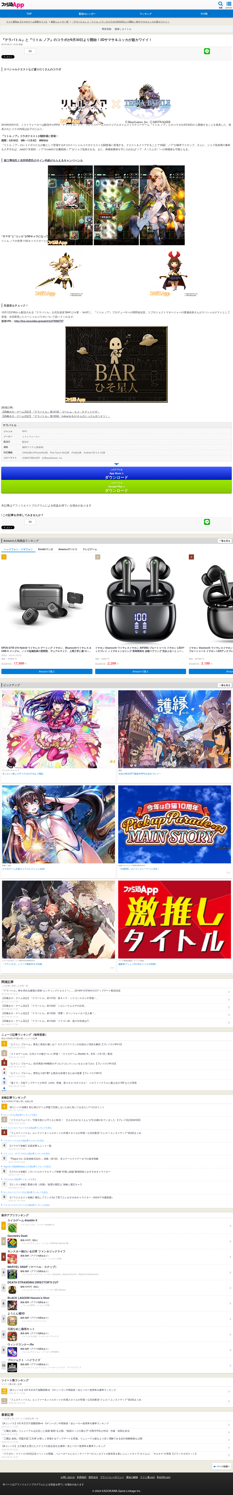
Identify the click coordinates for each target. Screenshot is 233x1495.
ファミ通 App (12, 5)
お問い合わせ (68, 1477)
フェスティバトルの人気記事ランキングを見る (23, 1141)
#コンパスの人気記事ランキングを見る (20, 1115)
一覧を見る (224, 540)
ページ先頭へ (223, 1466)
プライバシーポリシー (112, 1477)
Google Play (116, 487)
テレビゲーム (90, 549)
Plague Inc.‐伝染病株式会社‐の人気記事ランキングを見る (27, 1167)
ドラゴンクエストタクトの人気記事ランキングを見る (26, 1205)
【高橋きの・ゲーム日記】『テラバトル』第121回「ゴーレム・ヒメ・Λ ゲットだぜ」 (50, 411)
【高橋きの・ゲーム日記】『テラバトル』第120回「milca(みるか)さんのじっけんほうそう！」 (55, 416)
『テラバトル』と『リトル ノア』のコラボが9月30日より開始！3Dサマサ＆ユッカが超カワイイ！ (121, 21)
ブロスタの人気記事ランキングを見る (19, 1179)
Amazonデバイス (67, 549)
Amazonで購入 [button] (47, 671)
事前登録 (106, 29)
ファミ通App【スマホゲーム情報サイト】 (27, 21)
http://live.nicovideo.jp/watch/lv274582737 (38, 321)
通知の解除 (132, 1477)
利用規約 (81, 1477)
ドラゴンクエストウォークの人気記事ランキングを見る (27, 1128)
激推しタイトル (123, 29)
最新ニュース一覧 (60, 21)
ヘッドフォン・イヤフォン (18, 549)
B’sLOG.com (163, 1477)
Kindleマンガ (45, 549)
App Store (116, 474)
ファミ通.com (147, 1477)
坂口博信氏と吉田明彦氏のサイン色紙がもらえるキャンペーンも (43, 160)
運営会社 (93, 1477)
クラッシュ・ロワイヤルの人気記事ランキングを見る (26, 1154)
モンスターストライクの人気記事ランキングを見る (25, 1192)
